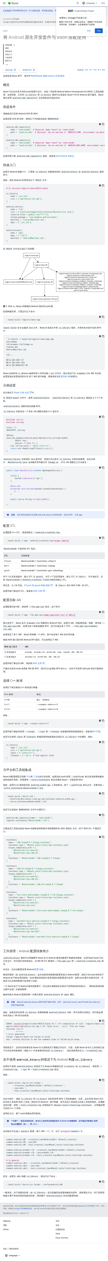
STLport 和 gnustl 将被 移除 (37, 585)
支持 (57, 1225)
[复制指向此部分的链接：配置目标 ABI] (23, 600)
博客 (5, 1225)
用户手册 (96, 731)
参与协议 (49, 10)
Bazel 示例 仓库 (21, 392)
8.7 (99, 70)
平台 (28, 776)
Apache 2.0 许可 (84, 1206)
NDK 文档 (37, 591)
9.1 (90, 70)
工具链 (36, 776)
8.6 (103, 70)
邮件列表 (36, 10)
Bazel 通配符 (16, 1124)
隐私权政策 (14, 1249)
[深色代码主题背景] (100, 124)
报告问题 (10, 70)
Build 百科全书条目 (65, 156)
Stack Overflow (62, 1238)
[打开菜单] (4, 3)
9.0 (95, 70)
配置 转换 (39, 969)
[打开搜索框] (77, 3)
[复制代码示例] (103, 124)
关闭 (89, 31)
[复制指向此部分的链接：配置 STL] (18, 526)
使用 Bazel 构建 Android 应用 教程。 (49, 76)
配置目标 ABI (65, 376)
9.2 (86, 70)
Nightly (80, 70)
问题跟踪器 (60, 1229)
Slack (58, 1234)
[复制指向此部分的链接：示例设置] (18, 385)
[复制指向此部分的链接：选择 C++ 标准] (25, 680)
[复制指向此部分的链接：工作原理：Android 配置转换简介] (51, 951)
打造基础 (7, 10)
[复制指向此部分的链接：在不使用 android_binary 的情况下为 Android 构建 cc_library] (94, 1059)
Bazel (5, 31)
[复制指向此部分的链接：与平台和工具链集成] (34, 770)
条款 (5, 1249)
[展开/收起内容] (14, 45)
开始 (99, 31)
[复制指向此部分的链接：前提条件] (18, 107)
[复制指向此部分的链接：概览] (12, 85)
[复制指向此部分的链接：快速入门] (18, 165)
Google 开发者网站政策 (23, 1209)
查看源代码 (28, 70)
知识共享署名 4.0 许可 (44, 1206)
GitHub (6, 1229)
